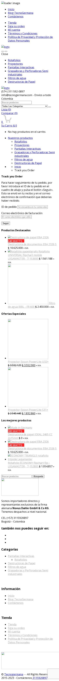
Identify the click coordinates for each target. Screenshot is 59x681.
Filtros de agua (17, 78)
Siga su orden (16, 26)
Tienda (12, 22)
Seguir (6, 223)
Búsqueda (38, 476)
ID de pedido (9, 207)
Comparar (9, 113)
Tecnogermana (13, 674)
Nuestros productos (20, 138)
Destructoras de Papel (21, 81)
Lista (6, 109)
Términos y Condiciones (22, 33)
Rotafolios (14, 60)
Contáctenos (15, 16)
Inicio (11, 9)
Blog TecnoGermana (20, 13)
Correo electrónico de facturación (21, 213)
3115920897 (39, 678)
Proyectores (15, 64)
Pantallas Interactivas (21, 67)
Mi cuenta (14, 30)
